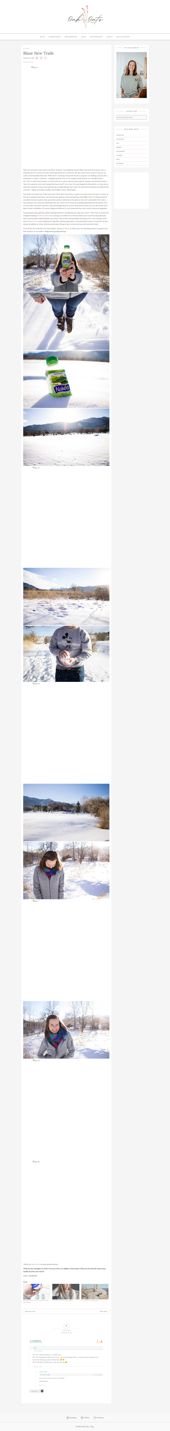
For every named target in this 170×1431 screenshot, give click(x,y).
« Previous (33, 1391)
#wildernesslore (43, 216)
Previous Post (30, 1311)
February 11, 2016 (28, 58)
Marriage (118, 147)
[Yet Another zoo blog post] (95, 1291)
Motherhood (71, 37)
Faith (83, 37)
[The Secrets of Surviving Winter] (65, 1291)
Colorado (119, 155)
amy (35, 1348)
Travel (118, 159)
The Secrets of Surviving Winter (62, 1300)
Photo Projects (120, 151)
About (110, 37)
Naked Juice (32, 221)
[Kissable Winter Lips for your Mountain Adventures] (36, 1291)
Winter (26, 48)
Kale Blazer (65, 228)
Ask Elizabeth (123, 37)
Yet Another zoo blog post (89, 1300)
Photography (96, 37)
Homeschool (55, 37)
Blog (42, 37)
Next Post (103, 1311)
